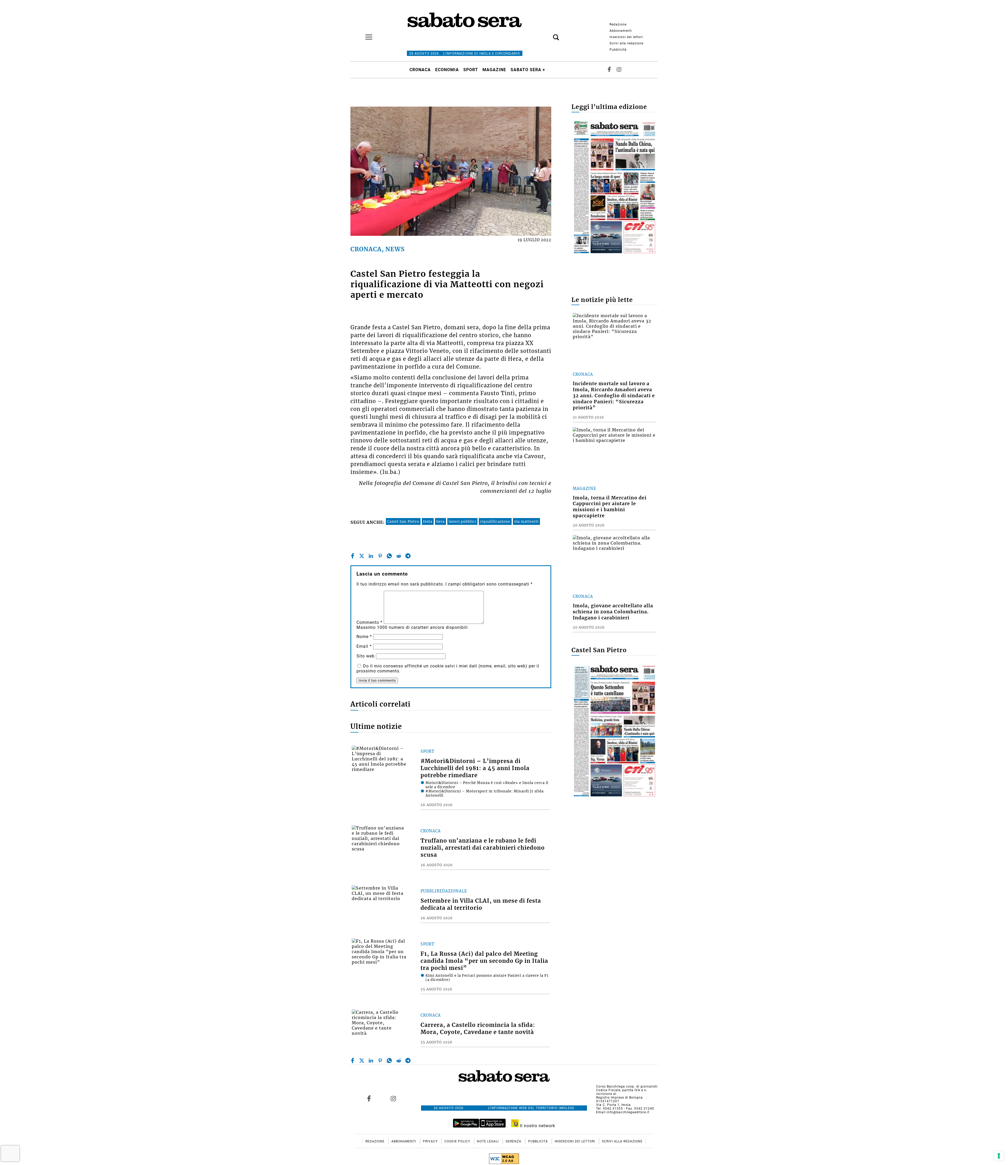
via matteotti (526, 521)
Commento (369, 622)
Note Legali (488, 1141)
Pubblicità (618, 49)
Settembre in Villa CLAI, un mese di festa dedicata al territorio (481, 904)
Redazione (618, 24)
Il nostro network (537, 1125)
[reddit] (399, 556)
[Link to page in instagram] (393, 1098)
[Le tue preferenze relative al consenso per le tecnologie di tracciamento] (999, 1156)
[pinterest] (380, 556)
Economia (447, 69)
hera (440, 521)
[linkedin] (371, 556)
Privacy (431, 1141)
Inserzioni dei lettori (626, 37)
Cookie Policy (457, 1141)
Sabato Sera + (528, 69)
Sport (470, 69)
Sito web (365, 656)
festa (427, 521)
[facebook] (352, 556)
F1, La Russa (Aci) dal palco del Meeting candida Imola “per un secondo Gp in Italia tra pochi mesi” (484, 960)
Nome (364, 636)
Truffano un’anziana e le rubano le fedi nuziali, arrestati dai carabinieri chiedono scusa (483, 847)
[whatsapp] (389, 556)
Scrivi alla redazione (626, 43)
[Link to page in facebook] (369, 1098)
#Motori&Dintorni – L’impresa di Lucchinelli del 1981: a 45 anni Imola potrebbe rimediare (475, 768)
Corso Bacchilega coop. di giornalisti (627, 1086)
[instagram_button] (619, 69)
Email (364, 646)
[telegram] (408, 556)
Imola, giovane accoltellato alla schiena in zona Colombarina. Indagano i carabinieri (613, 612)
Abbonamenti (621, 31)
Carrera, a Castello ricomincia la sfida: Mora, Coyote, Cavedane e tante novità (478, 1029)
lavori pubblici (462, 521)
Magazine (494, 69)
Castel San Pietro (403, 521)
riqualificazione (495, 521)
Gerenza (514, 1141)
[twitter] (362, 556)
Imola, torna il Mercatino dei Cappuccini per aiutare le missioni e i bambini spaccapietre (610, 507)
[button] (548, 34)
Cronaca (420, 69)
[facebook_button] (609, 69)
